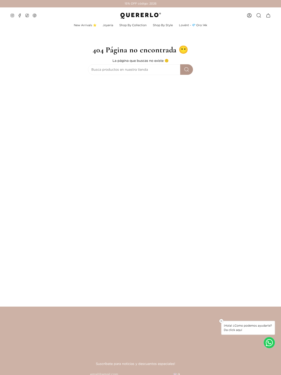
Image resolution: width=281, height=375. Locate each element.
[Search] (186, 69)
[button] (108, 25)
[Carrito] (268, 15)
